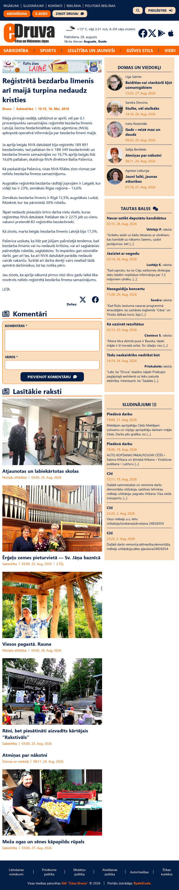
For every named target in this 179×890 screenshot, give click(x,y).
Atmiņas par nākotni (24, 754)
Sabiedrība (15, 50)
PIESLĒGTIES (157, 10)
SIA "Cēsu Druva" (75, 883)
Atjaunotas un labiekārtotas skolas (40, 470)
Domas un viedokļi (15, 761)
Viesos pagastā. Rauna (26, 643)
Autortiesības (139, 872)
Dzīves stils (140, 50)
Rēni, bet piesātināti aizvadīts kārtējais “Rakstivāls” (45, 733)
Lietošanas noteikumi (16, 871)
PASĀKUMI (11, 5)
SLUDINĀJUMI (33, 5)
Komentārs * (16, 326)
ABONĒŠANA (17, 13)
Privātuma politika (49, 871)
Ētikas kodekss (166, 871)
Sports (48, 50)
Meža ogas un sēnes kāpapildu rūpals (43, 841)
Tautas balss (136, 208)
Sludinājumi (136, 404)
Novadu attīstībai (14, 477)
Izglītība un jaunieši (91, 50)
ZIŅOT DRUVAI (67, 13)
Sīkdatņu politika (79, 871)
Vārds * (11, 357)
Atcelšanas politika (109, 871)
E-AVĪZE (41, 13)
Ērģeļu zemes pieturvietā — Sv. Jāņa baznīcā (51, 557)
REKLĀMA (74, 5)
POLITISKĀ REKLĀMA (100, 5)
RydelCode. (142, 883)
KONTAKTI (55, 5)
